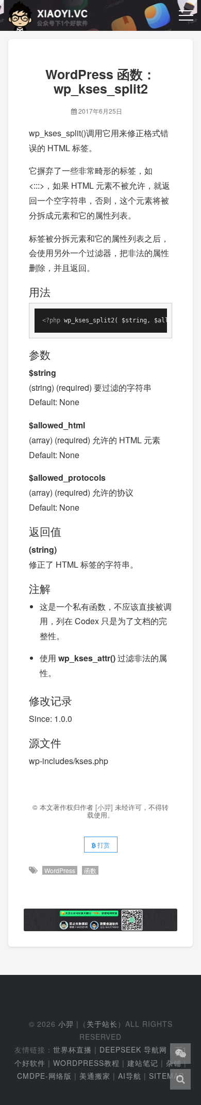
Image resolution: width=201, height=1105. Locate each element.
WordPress (59, 870)
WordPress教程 (86, 1063)
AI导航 (129, 1076)
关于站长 (102, 1024)
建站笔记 (142, 1063)
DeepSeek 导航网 (133, 1049)
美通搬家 (94, 1076)
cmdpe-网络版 (44, 1076)
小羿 (66, 1024)
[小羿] (105, 807)
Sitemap (166, 1076)
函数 (90, 870)
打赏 (103, 844)
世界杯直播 (72, 1049)
